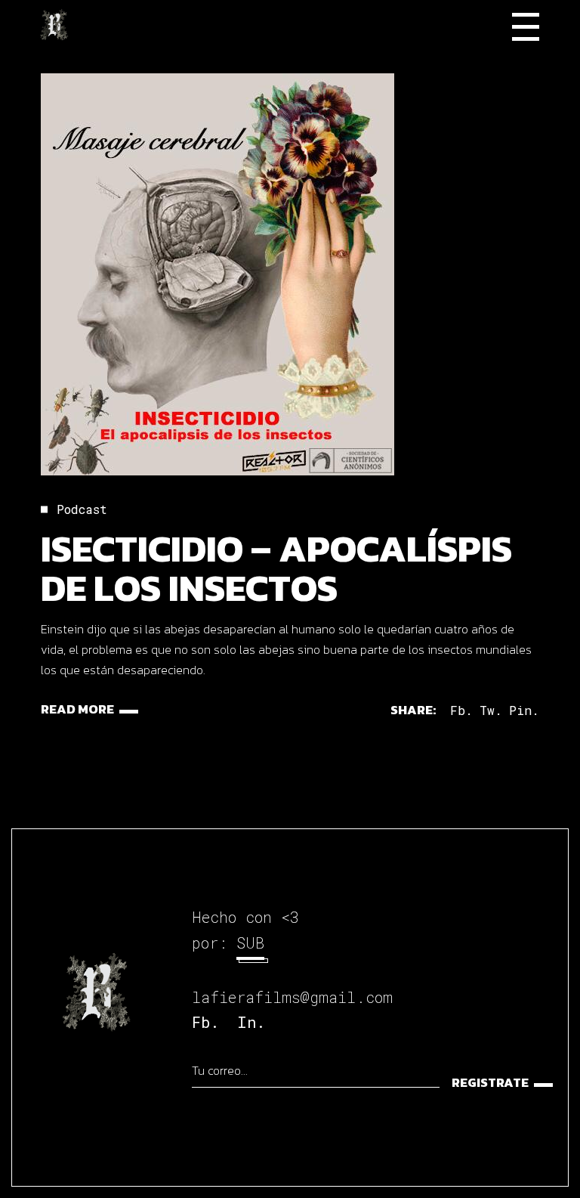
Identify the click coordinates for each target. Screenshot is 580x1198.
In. (251, 1021)
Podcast (82, 509)
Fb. (205, 1021)
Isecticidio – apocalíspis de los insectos (276, 568)
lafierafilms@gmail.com (292, 997)
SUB (250, 942)
